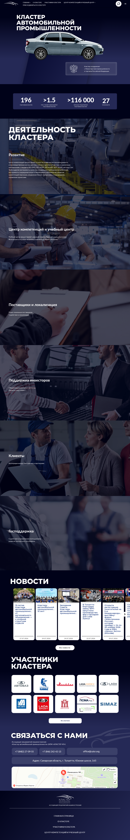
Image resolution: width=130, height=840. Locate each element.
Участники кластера (64, 827)
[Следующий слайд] (124, 614)
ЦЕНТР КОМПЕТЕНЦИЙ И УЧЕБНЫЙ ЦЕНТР (79, 2)
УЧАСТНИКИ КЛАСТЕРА (53, 2)
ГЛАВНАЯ (26, 2)
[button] (87, 708)
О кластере (63, 821)
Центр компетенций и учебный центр (64, 832)
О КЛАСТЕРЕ (37, 2)
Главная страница (64, 816)
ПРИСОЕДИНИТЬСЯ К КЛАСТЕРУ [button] (34, 5)
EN (125, 4)
